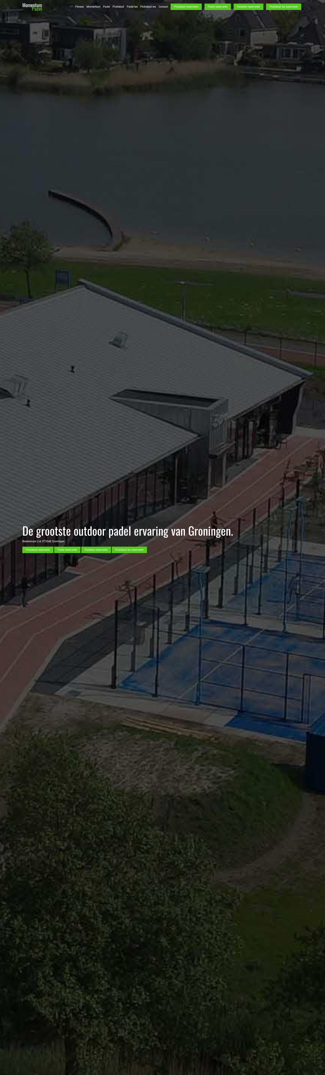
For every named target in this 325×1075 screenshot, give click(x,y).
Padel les (132, 6)
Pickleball (118, 6)
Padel (106, 6)
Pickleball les (148, 6)
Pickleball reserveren (186, 6)
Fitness (79, 6)
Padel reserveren (218, 6)
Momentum (93, 6)
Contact (163, 6)
